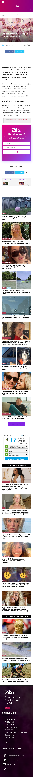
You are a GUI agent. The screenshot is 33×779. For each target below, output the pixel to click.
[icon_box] (13, 755)
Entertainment (6, 238)
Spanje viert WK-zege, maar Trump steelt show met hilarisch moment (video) (15, 637)
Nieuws (7, 14)
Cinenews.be (9, 738)
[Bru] (3, 45)
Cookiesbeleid (10, 719)
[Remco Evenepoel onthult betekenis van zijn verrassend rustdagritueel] (16, 670)
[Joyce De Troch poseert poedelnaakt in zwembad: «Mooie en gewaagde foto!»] (16, 525)
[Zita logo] (16, 5)
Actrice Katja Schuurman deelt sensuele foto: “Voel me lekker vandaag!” (13, 560)
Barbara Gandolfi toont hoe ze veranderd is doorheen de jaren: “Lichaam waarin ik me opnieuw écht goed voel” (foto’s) (16, 342)
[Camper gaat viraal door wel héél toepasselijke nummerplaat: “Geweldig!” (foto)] (16, 305)
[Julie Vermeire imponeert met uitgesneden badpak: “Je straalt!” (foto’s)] (16, 231)
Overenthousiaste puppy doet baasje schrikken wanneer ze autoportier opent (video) (16, 368)
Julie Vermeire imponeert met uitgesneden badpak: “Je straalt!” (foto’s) (16, 242)
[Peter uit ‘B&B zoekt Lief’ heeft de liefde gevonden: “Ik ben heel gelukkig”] (16, 406)
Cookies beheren (11, 727)
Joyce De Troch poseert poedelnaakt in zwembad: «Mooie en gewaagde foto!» (16, 536)
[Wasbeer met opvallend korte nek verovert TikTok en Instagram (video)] (16, 649)
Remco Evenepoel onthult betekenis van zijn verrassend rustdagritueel (15, 680)
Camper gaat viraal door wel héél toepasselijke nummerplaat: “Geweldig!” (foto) (16, 317)
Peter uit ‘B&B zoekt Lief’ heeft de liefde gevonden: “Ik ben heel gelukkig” (16, 417)
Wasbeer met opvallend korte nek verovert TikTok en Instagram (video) (16, 659)
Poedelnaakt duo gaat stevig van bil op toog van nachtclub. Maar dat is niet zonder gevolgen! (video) (15, 584)
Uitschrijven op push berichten (16, 732)
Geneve (20, 166)
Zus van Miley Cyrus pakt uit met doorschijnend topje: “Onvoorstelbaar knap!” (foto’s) (15, 267)
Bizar (11, 14)
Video (4, 213)
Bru (11, 45)
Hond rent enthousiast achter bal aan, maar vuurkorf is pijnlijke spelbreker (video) (15, 218)
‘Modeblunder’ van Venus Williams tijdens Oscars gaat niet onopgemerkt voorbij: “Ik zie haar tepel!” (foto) (15, 487)
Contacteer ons (10, 735)
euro (16, 166)
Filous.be (8, 743)
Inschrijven (16, 152)
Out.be (7, 740)
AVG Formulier (10, 722)
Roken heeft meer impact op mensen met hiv (12, 183)
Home (3, 14)
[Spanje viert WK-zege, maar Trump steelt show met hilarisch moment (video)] (16, 626)
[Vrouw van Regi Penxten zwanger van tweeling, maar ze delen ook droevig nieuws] (16, 381)
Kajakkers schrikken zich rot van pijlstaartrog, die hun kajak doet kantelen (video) (16, 292)
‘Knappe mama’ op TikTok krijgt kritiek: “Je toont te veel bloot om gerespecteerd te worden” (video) (15, 609)
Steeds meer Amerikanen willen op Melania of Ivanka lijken (27, 184)
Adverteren (9, 730)
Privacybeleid (9, 725)
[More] (26, 51)
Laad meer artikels (16, 424)
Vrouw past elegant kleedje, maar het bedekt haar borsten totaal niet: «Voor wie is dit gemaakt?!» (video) (15, 512)
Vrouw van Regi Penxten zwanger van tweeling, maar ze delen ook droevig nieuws (15, 393)
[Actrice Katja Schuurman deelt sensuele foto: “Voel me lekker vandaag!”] (16, 549)
